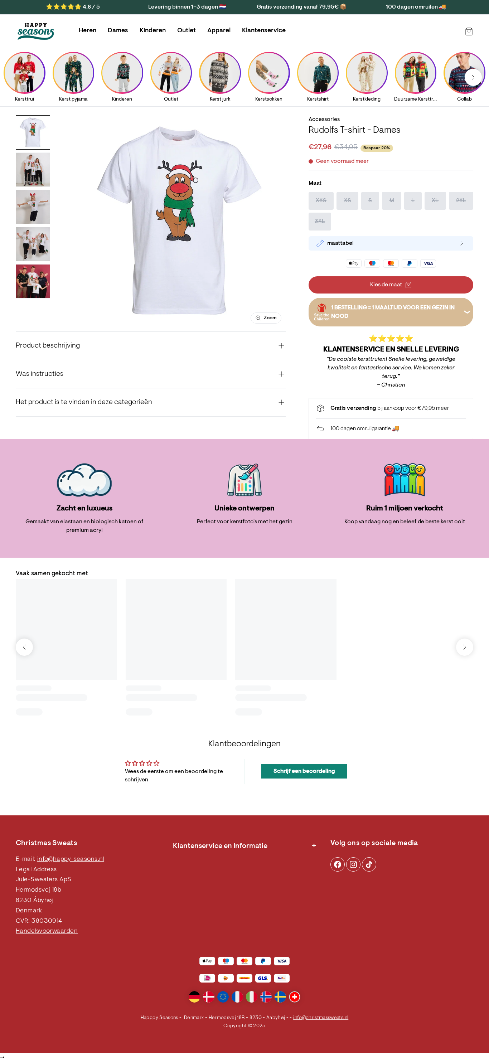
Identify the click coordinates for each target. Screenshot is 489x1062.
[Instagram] (337, 864)
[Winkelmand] (469, 31)
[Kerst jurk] (220, 72)
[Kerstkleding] (366, 72)
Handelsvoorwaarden (47, 931)
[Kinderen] (122, 72)
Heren (87, 31)
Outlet (186, 31)
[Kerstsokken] (269, 72)
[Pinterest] (353, 864)
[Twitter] (369, 864)
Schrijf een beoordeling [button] (304, 771)
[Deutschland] (194, 997)
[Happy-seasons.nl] (36, 31)
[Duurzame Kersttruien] (415, 72)
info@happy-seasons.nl (70, 859)
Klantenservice (264, 31)
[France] (237, 997)
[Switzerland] (294, 997)
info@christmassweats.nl (320, 1017)
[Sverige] (280, 997)
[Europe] (223, 997)
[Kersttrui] (24, 72)
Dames (118, 31)
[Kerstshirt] (318, 72)
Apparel (219, 31)
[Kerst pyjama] (73, 72)
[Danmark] (208, 997)
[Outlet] (171, 72)
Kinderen (153, 31)
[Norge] (266, 997)
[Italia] (251, 997)
